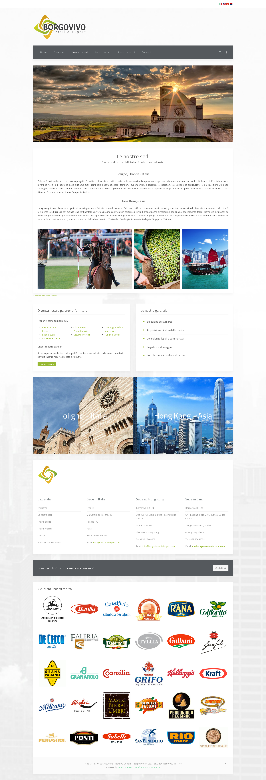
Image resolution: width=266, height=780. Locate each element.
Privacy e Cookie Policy (49, 542)
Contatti (146, 52)
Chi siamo (59, 52)
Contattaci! (220, 568)
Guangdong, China (194, 532)
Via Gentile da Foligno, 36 (99, 514)
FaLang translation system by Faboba (45, 295)
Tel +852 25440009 (145, 539)
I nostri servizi (103, 52)
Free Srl (90, 507)
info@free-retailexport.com (106, 542)
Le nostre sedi (80, 52)
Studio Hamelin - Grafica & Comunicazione (139, 767)
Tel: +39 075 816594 (97, 535)
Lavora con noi (46, 364)
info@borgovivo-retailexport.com (159, 546)
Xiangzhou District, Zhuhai (198, 525)
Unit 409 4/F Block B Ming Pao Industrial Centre (156, 516)
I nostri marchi (126, 52)
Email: (103, 542)
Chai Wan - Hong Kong (147, 532)
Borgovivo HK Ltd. (145, 507)
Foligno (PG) (93, 521)
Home (43, 52)
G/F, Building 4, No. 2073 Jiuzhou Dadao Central (205, 516)
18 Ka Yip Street (144, 525)
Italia (89, 528)
